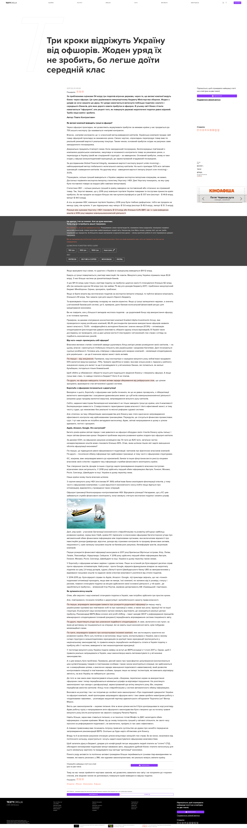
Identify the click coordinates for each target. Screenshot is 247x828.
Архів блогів (134, 807)
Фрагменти (56, 805)
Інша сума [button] (108, 250)
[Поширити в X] (80, 92)
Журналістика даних (97, 802)
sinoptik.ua (199, 175)
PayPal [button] (120, 259)
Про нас (55, 802)
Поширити (71, 92)
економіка (88, 784)
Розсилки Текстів (57, 807)
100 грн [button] (72, 250)
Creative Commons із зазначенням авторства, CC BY (19, 821)
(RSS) (57, 803)
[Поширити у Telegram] (83, 92)
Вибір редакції (56, 808)
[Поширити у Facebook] (77, 92)
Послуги (94, 803)
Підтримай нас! (134, 802)
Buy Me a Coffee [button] (88, 259)
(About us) (59, 802)
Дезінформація (96, 807)
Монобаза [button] (107, 259)
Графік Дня (133, 805)
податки (71, 784)
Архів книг (133, 808)
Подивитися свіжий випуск (209, 100)
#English (55, 810)
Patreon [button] (72, 259)
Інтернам (94, 810)
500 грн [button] (83, 250)
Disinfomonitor (95, 808)
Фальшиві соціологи (97, 805)
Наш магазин (134, 803)
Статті (54, 803)
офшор (98, 784)
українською (16, 822)
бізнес (79, 784)
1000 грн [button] (95, 250)
